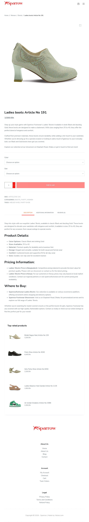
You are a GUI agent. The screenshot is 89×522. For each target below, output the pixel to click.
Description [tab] (28, 212)
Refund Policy (44, 502)
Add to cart (50, 185)
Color (6, 157)
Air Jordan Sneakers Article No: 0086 (37, 403)
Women (30, 200)
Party (23, 200)
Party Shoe (25, 203)
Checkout (44, 475)
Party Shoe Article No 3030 (34, 352)
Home (44, 448)
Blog (44, 454)
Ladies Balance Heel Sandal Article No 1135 (40, 386)
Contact (44, 457)
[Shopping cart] (78, 4)
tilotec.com (59, 515)
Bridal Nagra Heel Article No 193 (36, 335)
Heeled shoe (15, 203)
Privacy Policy (44, 497)
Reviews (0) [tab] (61, 212)
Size (5, 169)
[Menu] (84, 4)
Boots (17, 200)
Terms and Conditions (44, 500)
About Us (44, 451)
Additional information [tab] (45, 212)
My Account (44, 472)
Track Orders (44, 481)
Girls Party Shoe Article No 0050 (36, 369)
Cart (44, 478)
